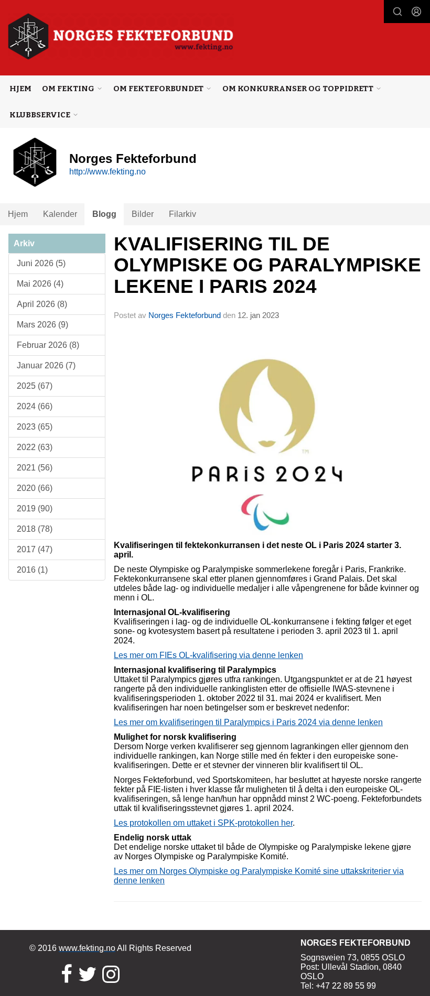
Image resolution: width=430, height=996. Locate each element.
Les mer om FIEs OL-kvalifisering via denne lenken (208, 655)
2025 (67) (34, 385)
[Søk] (397, 11)
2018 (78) (34, 528)
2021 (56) (34, 467)
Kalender (60, 214)
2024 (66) (34, 406)
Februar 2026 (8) (48, 345)
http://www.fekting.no (107, 171)
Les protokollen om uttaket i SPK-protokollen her (203, 822)
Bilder (143, 214)
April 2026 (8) (42, 304)
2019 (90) (34, 508)
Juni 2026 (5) (41, 263)
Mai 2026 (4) (40, 283)
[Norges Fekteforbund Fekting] (121, 36)
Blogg (104, 214)
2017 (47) (34, 549)
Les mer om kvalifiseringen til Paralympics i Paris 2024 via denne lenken (248, 722)
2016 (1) (32, 569)
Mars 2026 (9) (42, 324)
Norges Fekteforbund (184, 315)
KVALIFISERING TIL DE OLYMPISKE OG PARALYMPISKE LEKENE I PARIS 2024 (267, 265)
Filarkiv (182, 214)
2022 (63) (34, 447)
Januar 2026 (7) (46, 365)
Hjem (20, 88)
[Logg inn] (416, 11)
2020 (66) (34, 488)
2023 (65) (34, 426)
